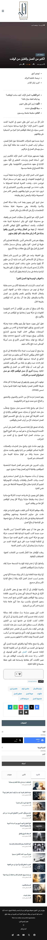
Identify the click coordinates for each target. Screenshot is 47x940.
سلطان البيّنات (27, 896)
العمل (24, 652)
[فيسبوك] (37, 707)
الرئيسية (41, 25)
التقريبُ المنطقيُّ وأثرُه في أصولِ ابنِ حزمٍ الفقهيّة (19, 865)
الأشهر (24, 775)
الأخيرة (38, 775)
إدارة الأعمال (37, 689)
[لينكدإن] (26, 707)
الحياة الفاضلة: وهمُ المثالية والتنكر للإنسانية (20, 844)
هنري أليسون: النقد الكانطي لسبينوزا (21, 854)
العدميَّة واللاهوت (26, 885)
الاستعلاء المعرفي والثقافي (25, 834)
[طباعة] (21, 712)
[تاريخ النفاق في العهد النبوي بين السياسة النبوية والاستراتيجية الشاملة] (39, 826)
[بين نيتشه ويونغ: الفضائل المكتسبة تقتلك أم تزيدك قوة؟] (39, 878)
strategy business (32, 681)
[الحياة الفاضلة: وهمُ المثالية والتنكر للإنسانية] (39, 847)
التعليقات (23, 723)
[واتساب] (15, 707)
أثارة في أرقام (23, 929)
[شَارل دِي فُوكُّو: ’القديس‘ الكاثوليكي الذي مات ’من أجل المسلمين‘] (39, 816)
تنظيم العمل (17, 694)
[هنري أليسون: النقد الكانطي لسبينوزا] (39, 857)
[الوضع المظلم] (23, 925)
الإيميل (43, 754)
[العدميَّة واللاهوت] (39, 888)
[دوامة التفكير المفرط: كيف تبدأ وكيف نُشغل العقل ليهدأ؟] (39, 795)
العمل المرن (13, 689)
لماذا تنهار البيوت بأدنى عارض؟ (23, 803)
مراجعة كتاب (24, 699)
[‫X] (31, 707)
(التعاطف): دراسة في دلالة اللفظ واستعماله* (20, 782)
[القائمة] (3, 11)
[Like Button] (19, 674)
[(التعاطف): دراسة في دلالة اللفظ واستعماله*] (39, 785)
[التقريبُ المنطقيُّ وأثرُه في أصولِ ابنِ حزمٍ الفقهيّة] (39, 867)
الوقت (39, 694)
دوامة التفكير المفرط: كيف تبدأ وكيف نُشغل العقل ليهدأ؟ (17, 793)
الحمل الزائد (25, 689)
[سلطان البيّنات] (39, 898)
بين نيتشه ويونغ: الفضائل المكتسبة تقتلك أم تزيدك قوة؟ (17, 875)
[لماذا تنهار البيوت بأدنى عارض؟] (39, 806)
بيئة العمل (29, 694)
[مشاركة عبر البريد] (26, 712)
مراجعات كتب (34, 25)
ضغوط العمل (37, 699)
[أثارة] (23, 11)
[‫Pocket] (21, 707)
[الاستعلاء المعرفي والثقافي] (39, 837)
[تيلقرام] (10, 707)
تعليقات (9, 775)
